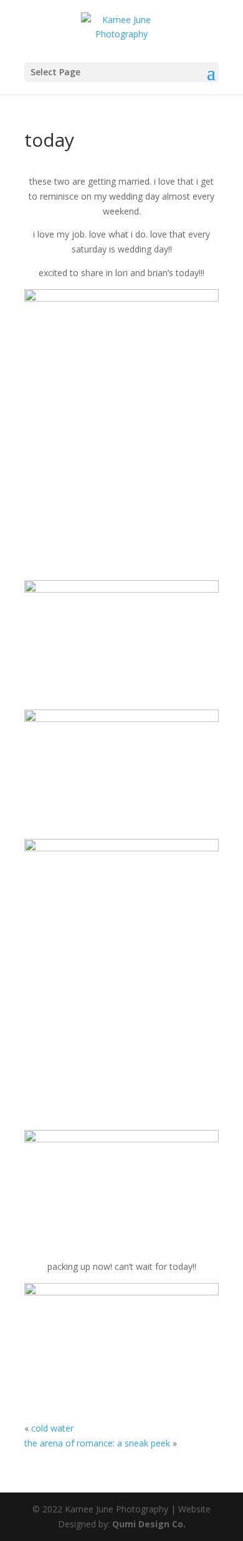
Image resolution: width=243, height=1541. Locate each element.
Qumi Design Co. (149, 1524)
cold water (52, 1428)
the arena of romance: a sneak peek (97, 1443)
